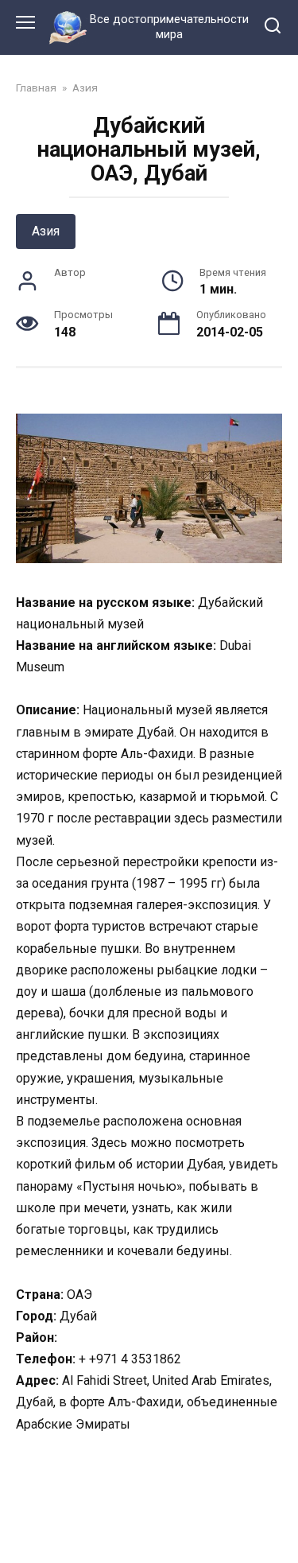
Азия (46, 231)
